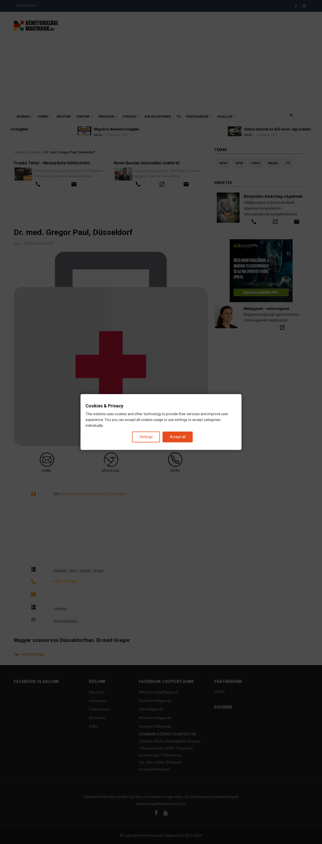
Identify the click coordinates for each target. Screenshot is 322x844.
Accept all (177, 437)
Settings (146, 437)
